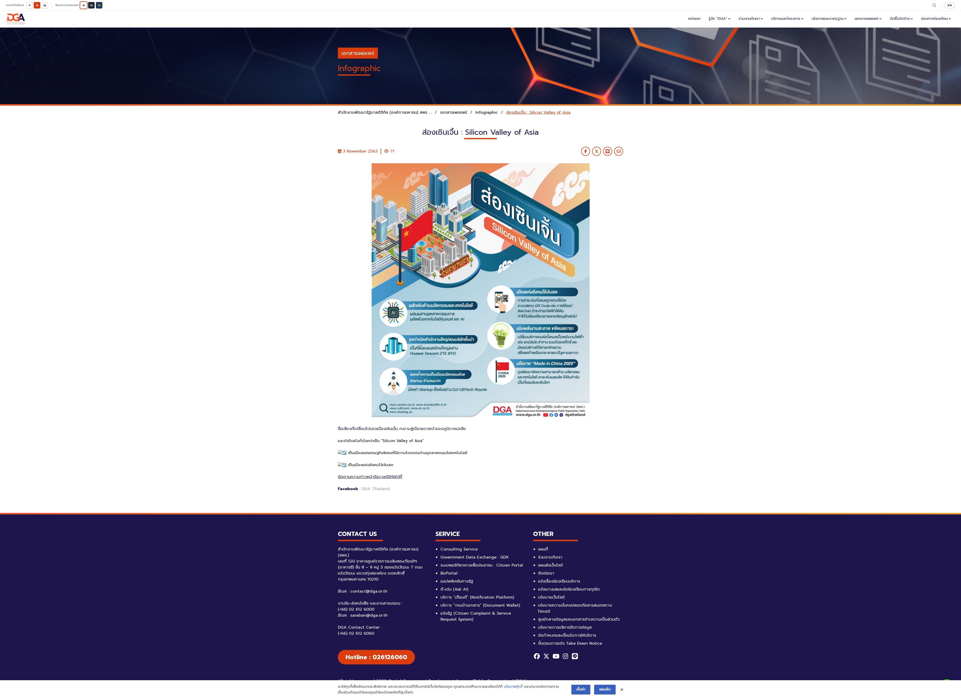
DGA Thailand (376, 489)
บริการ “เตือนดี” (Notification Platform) (477, 597)
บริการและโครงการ (785, 18)
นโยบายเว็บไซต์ (551, 597)
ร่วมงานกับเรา (749, 18)
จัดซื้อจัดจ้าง (900, 18)
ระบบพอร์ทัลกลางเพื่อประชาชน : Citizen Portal (481, 565)
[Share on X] (596, 151)
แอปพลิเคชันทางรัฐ (456, 581)
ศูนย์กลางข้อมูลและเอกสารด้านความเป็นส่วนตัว (579, 619)
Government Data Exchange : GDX (474, 557)
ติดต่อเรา (546, 573)
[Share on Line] (607, 151)
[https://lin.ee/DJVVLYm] (575, 656)
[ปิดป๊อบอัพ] (622, 689)
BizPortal (448, 573)
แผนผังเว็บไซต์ (550, 565)
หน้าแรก (694, 18)
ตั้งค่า (580, 689)
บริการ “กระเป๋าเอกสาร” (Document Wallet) (480, 605)
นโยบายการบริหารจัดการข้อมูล (565, 627)
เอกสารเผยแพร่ (866, 18)
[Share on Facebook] (585, 151)
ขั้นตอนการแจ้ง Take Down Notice (570, 643)
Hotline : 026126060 (376, 657)
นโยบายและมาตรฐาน (827, 18)
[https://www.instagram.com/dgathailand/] (565, 656)
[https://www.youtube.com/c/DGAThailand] (556, 656)
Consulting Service (459, 549)
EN (949, 5)
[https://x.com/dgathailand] (546, 656)
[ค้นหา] (934, 5)
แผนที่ (543, 549)
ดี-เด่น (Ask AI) (454, 589)
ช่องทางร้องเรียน (934, 18)
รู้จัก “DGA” (717, 18)
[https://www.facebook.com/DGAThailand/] (537, 656)
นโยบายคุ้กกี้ (513, 686)
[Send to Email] (618, 151)
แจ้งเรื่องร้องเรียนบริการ (559, 581)
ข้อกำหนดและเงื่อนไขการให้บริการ (567, 635)
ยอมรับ (605, 689)
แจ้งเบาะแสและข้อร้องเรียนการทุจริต (569, 589)
